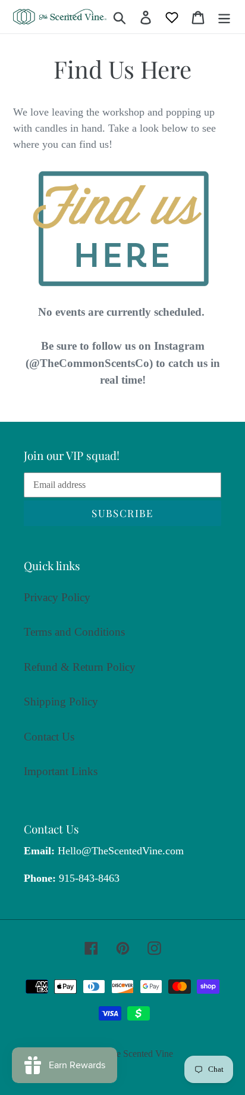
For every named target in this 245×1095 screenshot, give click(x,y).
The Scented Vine (139, 1054)
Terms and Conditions (74, 632)
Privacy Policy (57, 597)
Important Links (61, 771)
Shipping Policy (61, 701)
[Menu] (224, 17)
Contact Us (49, 736)
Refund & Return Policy (80, 667)
